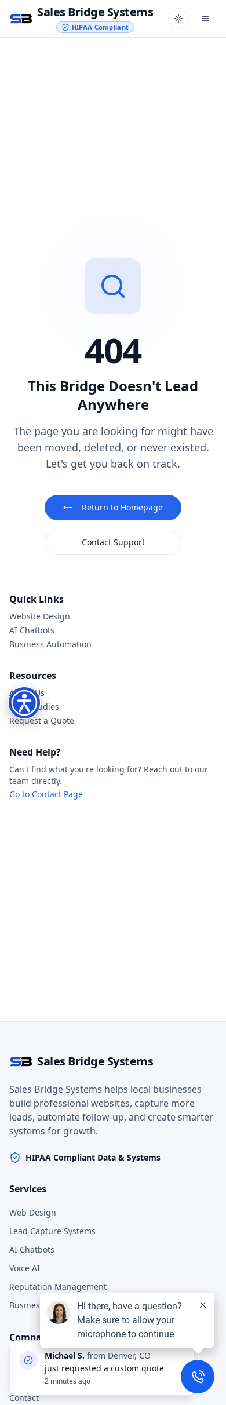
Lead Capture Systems (52, 1230)
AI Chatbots (31, 630)
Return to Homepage (122, 507)
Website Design (39, 616)
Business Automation (50, 643)
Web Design (32, 1212)
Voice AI (24, 1267)
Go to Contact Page (46, 794)
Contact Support (113, 542)
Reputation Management (58, 1286)
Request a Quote (41, 720)
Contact (24, 1397)
